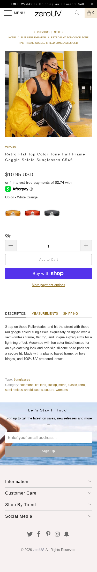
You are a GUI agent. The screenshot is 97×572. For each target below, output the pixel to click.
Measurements (45, 313)
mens (62, 384)
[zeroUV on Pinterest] (48, 534)
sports (38, 389)
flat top (52, 384)
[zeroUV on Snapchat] (67, 534)
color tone (27, 384)
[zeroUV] (48, 13)
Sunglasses (21, 379)
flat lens (40, 384)
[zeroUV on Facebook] (39, 534)
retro (81, 384)
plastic (72, 384)
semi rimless (14, 389)
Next (57, 32)
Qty (8, 235)
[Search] (79, 13)
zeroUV (10, 147)
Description (15, 313)
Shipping (70, 313)
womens (62, 389)
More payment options (48, 285)
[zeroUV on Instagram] (57, 534)
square (49, 389)
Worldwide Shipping (32, 4)
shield (28, 389)
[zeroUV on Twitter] (30, 534)
